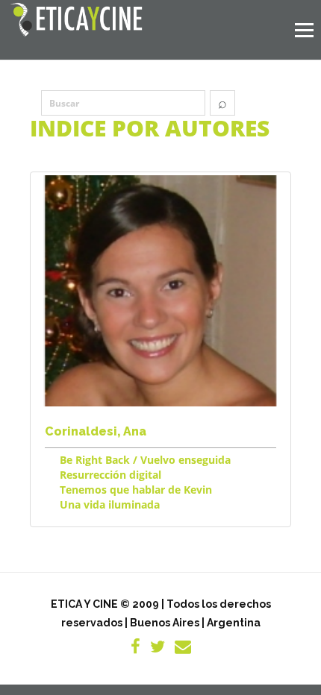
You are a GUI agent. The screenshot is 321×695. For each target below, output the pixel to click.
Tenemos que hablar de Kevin (136, 489)
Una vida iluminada (110, 504)
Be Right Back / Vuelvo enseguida (145, 460)
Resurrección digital (110, 475)
